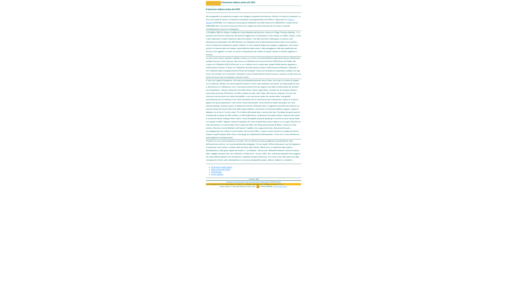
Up (207, 184)
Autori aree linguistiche (252, 182)
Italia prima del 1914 (220, 169)
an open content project (280, 186)
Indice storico (265, 182)
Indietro (280, 184)
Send (220, 184)
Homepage (216, 172)
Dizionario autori (239, 182)
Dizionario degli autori (221, 167)
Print (244, 184)
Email (263, 184)
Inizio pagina (217, 174)
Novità (279, 182)
